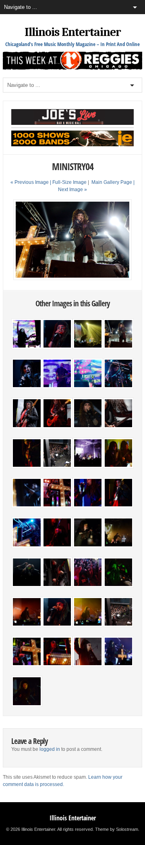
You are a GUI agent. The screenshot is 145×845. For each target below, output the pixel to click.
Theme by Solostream (116, 829)
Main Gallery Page (111, 182)
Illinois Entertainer (73, 32)
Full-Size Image (69, 182)
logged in (49, 749)
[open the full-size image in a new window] (72, 278)
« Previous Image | (31, 182)
